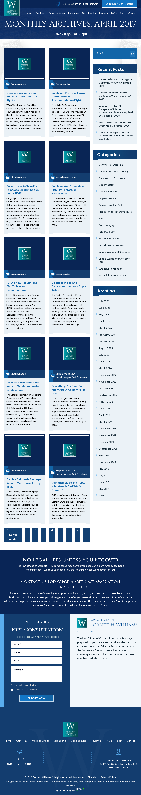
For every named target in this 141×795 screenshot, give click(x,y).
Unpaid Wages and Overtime (71, 377)
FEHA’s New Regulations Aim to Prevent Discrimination (21, 286)
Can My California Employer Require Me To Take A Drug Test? (24, 483)
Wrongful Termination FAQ (113, 275)
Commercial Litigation (111, 164)
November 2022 (107, 381)
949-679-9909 (86, 4)
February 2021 (106, 455)
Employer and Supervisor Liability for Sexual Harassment (68, 189)
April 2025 (104, 321)
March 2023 (105, 368)
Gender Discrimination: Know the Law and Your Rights (21, 96)
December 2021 (107, 428)
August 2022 (106, 401)
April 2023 (104, 361)
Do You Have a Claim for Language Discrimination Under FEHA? (22, 189)
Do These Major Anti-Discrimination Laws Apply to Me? (69, 286)
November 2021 (107, 435)
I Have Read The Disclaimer (27, 690)
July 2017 (104, 475)
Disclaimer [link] (79, 777)
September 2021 (108, 448)
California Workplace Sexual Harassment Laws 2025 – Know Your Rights (116, 136)
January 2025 (106, 341)
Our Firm (40, 13)
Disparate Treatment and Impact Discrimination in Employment (23, 386)
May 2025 (104, 314)
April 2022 (104, 415)
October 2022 (106, 388)
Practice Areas (57, 13)
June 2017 (104, 482)
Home (28, 13)
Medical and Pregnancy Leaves (115, 211)
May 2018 (104, 468)
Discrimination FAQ (109, 191)
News (102, 218)
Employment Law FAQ (110, 205)
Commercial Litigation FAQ (113, 171)
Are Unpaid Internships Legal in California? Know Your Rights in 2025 (115, 83)
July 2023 (104, 354)
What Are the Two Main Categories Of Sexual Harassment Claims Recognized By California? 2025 (116, 110)
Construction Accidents (112, 178)
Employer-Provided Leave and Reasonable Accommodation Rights (68, 96)
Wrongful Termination (110, 268)
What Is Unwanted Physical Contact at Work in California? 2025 (115, 96)
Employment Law (65, 373)
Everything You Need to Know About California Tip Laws (69, 389)
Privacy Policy (29, 685)
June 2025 (104, 307)
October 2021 (106, 442)
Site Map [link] (92, 777)
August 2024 (106, 348)
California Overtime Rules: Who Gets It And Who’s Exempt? (68, 486)
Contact (132, 13)
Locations (73, 13)
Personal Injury (107, 225)
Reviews (103, 13)
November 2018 (107, 462)
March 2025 (105, 327)
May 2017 (104, 489)
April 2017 (104, 495)
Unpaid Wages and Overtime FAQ (114, 260)
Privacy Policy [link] (108, 777)
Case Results (89, 13)
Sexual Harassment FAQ (112, 245)
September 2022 (108, 395)
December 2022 (107, 374)
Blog (122, 13)
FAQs (114, 13)
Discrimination (18, 84)
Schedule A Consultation (120, 3)
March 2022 (105, 421)
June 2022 (104, 408)
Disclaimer (16, 685)
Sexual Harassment (66, 177)
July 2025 (104, 301)
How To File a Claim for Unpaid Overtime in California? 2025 (115, 124)
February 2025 (107, 334)
